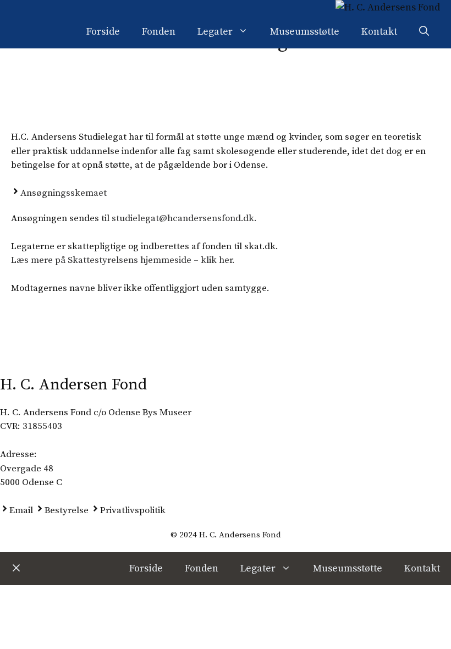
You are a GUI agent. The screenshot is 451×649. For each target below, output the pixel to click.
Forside (103, 31)
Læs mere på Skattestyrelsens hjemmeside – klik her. (123, 260)
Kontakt (379, 31)
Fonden (158, 31)
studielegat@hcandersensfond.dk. (184, 218)
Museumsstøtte (304, 31)
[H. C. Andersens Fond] (388, 7)
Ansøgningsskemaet (63, 193)
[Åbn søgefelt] (424, 31)
